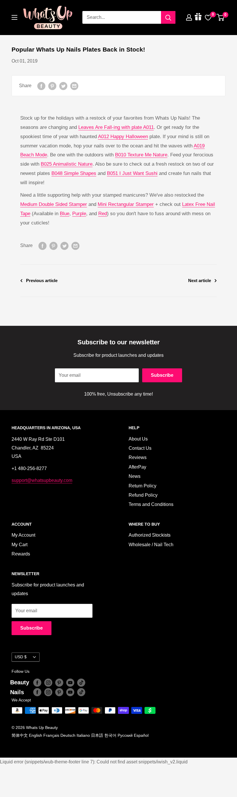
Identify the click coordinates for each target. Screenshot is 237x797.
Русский (125, 735)
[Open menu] (14, 17)
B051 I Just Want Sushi (132, 173)
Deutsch (67, 735)
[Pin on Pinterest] (52, 85)
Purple (79, 213)
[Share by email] (74, 85)
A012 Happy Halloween (123, 136)
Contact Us (140, 448)
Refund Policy (143, 495)
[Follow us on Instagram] (48, 682)
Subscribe (162, 375)
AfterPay (137, 467)
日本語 (97, 735)
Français (51, 735)
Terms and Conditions (151, 504)
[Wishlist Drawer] (208, 17)
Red (102, 213)
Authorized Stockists (150, 535)
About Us (138, 438)
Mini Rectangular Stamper (126, 204)
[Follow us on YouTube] (70, 682)
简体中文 (20, 735)
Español (141, 735)
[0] (220, 17)
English (35, 735)
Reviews (138, 457)
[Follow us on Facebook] (37, 682)
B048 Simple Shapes (73, 173)
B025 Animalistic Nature (66, 164)
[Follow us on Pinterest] (59, 682)
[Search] (168, 17)
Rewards (21, 553)
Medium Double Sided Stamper (53, 204)
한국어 (110, 735)
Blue (64, 213)
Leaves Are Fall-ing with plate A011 (116, 127)
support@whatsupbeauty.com (42, 480)
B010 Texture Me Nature (141, 155)
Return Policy (142, 485)
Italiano (83, 735)
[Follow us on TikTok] (81, 682)
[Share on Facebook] (41, 85)
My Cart (19, 544)
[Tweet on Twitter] (63, 85)
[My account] (189, 17)
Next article (199, 280)
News (134, 476)
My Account (23, 535)
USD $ (21, 657)
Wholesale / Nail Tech (151, 544)
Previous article (42, 280)
